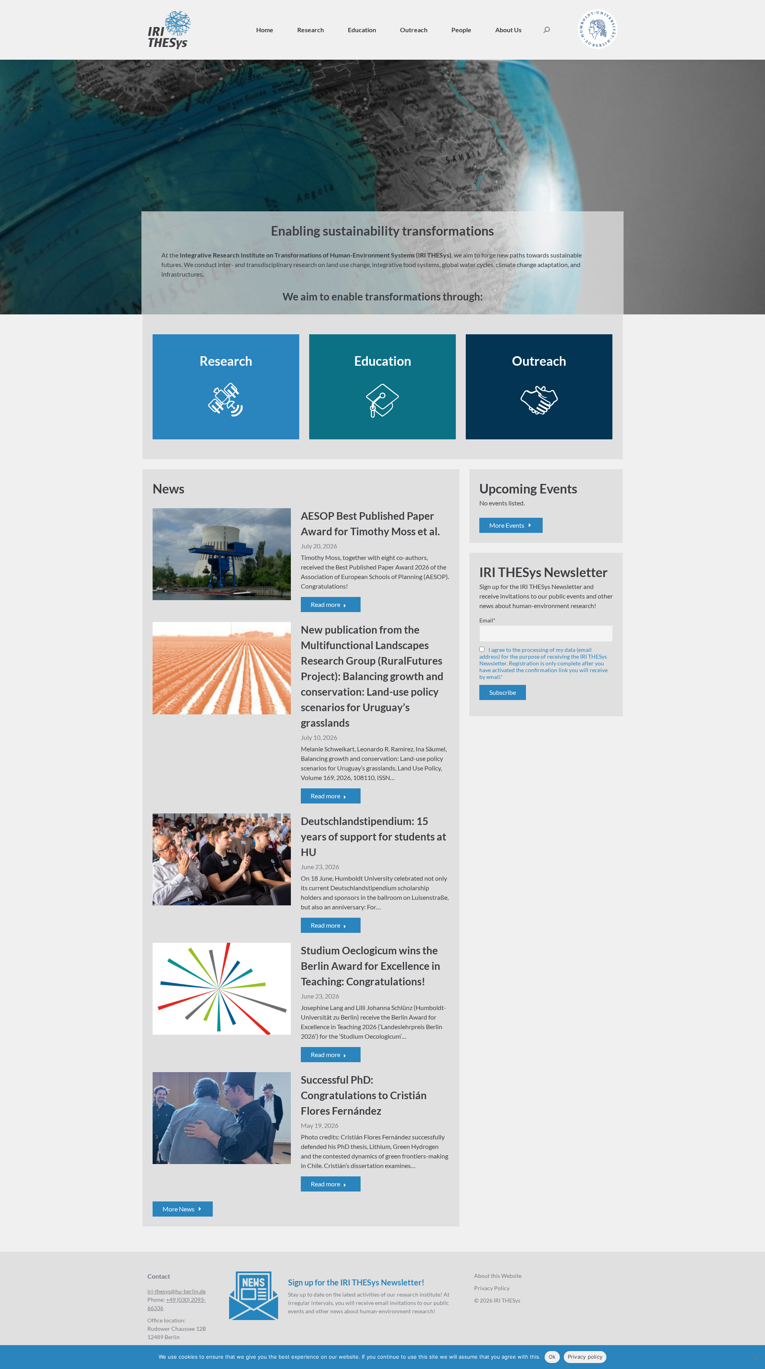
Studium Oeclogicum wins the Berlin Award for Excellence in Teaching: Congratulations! (370, 966)
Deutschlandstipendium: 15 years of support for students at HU (373, 836)
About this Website (498, 1275)
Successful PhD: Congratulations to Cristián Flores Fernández (364, 1095)
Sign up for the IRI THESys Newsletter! (356, 1282)
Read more (325, 604)
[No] (755, 1357)
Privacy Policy (492, 1288)
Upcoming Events (528, 488)
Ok (552, 1356)
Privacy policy (585, 1356)
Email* (487, 620)
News (168, 488)
